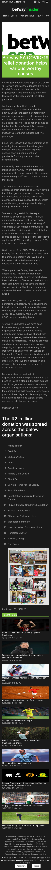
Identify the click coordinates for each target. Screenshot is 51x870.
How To (40, 16)
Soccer (14, 16)
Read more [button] (21, 866)
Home (6, 16)
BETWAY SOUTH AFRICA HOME (13, 2)
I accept (36, 866)
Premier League (27, 16)
